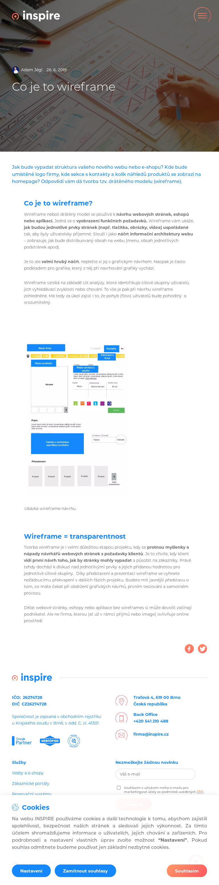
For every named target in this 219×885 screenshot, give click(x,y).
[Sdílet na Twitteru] (202, 648)
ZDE (200, 792)
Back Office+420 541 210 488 (150, 718)
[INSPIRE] (36, 16)
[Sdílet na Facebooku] (189, 648)
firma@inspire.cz (151, 734)
